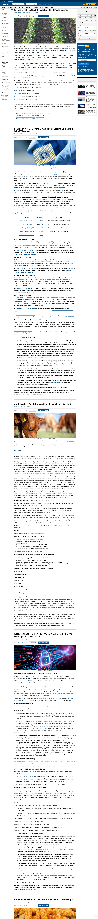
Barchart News (4, 14)
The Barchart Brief (4, 79)
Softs (2, 59)
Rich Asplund (3, 42)
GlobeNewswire (4, 98)
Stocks (3, 7)
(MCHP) (27, 178)
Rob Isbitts (3, 45)
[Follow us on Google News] (32, 16)
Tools (46, 7)
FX (1, 69)
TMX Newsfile (4, 99)
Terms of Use (80, 71)
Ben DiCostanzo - (17, 406)
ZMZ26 (79, 23)
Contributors (3, 17)
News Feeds (3, 20)
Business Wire (4, 96)
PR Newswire (3, 101)
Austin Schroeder (4, 26)
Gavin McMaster (4, 33)
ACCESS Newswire (4, 95)
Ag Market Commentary (6, 89)
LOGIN (83, 4)
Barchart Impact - (17, 133)
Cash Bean (43, 48)
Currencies (28, 7)
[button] (95, 7)
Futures (21, 7)
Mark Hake (3, 39)
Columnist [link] (36, 12)
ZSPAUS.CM (80, 17)
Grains (2, 55)
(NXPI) (67, 176)
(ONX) (32, 268)
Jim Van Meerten (4, 36)
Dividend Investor (4, 83)
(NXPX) (33, 250)
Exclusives (3, 16)
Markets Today (4, 13)
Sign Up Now (70, 441)
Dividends (3, 66)
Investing (35, 7)
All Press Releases (4, 93)
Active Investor (4, 80)
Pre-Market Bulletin (5, 85)
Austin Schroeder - (18, 12)
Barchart (23, 12)
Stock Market (4, 73)
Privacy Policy (87, 71)
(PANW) (30, 680)
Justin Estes (3, 37)
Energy (2, 53)
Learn (51, 7)
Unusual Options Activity (6, 82)
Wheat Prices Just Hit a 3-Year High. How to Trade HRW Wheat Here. (33, 113)
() (28, 776)
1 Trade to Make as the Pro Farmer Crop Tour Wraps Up (30, 117)
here (27, 108)
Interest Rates (4, 70)
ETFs (15, 7)
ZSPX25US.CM (81, 37)
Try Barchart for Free (91, 4)
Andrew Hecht (4, 24)
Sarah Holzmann (4, 46)
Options (10, 7)
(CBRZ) (33, 315)
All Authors (3, 48)
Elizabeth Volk (4, 32)
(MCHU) (34, 288)
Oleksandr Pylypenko (5, 40)
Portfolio (44, 4)
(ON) (53, 176)
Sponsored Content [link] (36, 133)
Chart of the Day (4, 19)
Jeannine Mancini (4, 34)
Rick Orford (3, 43)
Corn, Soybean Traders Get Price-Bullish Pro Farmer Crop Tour (31, 115)
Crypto (2, 65)
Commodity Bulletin (5, 86)
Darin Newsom (4, 29)
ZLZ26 (79, 20)
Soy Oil (34, 50)
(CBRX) (33, 308)
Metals (2, 57)
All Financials (3, 63)
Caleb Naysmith (4, 27)
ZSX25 (79, 27)
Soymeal (65, 48)
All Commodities (4, 52)
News (41, 7)
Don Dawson (3, 30)
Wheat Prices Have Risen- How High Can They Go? (28, 118)
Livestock (3, 56)
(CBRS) (55, 175)
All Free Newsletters (5, 78)
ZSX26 (79, 33)
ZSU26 (79, 30)
